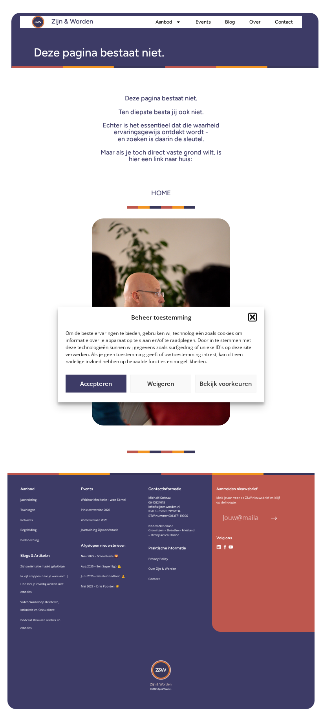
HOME (161, 193)
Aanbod (164, 22)
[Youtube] (231, 547)
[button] (252, 317)
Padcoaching (29, 540)
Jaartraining (28, 500)
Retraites (26, 520)
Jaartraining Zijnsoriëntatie (99, 530)
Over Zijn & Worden (162, 569)
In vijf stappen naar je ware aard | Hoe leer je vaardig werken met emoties (44, 584)
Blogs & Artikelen (35, 555)
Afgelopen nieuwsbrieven (103, 545)
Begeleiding (28, 530)
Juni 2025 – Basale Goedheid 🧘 (103, 576)
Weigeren (160, 383)
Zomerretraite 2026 (94, 520)
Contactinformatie (164, 489)
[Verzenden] (274, 518)
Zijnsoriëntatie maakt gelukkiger (42, 566)
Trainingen (27, 510)
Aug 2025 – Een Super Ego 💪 (101, 566)
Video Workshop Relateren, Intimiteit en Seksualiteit (39, 606)
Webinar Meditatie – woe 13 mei (103, 500)
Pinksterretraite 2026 (95, 510)
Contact (284, 22)
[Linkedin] (218, 547)
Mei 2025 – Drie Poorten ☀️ (100, 586)
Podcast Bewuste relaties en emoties (40, 624)
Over (254, 22)
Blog (230, 22)
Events (203, 22)
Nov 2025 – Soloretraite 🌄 (99, 556)
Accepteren (96, 383)
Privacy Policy (158, 559)
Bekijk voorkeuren (225, 383)
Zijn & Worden (72, 21)
